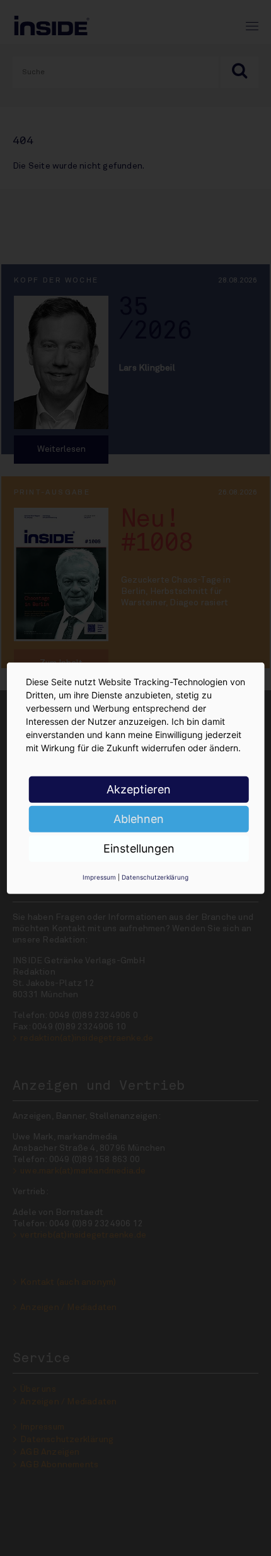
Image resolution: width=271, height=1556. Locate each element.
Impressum (99, 876)
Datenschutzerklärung (155, 876)
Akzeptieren (139, 788)
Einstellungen (139, 847)
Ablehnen (138, 818)
